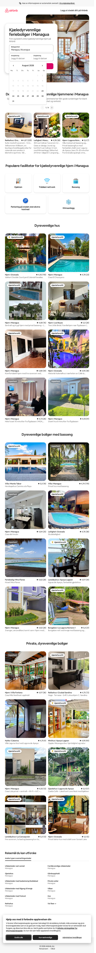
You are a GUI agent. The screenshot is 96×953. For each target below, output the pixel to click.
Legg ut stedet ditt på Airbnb (74, 10)
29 (38, 96)
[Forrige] (42, 108)
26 (23, 96)
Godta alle (18, 937)
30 (43, 96)
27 (28, 96)
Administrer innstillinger (72, 937)
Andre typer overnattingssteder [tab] (18, 858)
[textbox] (20, 58)
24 (13, 96)
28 (33, 96)
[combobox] (31, 49)
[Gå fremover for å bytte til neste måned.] (42, 65)
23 (43, 91)
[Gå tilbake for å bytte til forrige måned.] (13, 65)
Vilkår (52, 949)
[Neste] (52, 108)
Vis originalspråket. (67, 3)
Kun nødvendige (45, 937)
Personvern (43, 949)
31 (13, 101)
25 (18, 96)
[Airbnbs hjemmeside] (11, 10)
